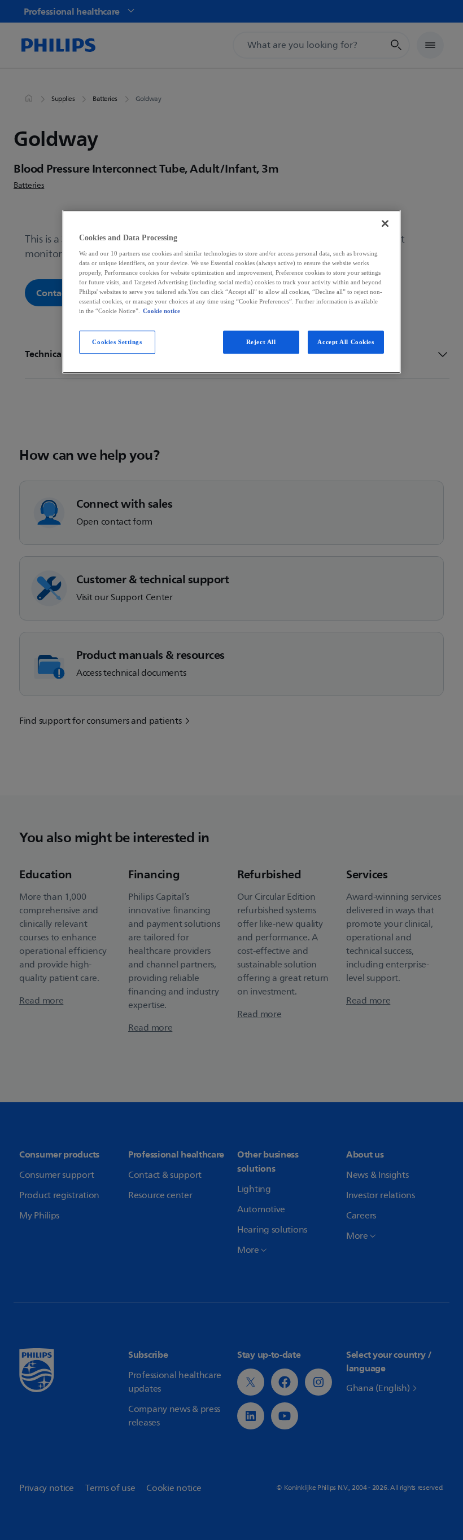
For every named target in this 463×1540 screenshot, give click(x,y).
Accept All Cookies (345, 341)
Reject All (261, 341)
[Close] (385, 223)
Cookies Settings (117, 341)
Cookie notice (161, 311)
